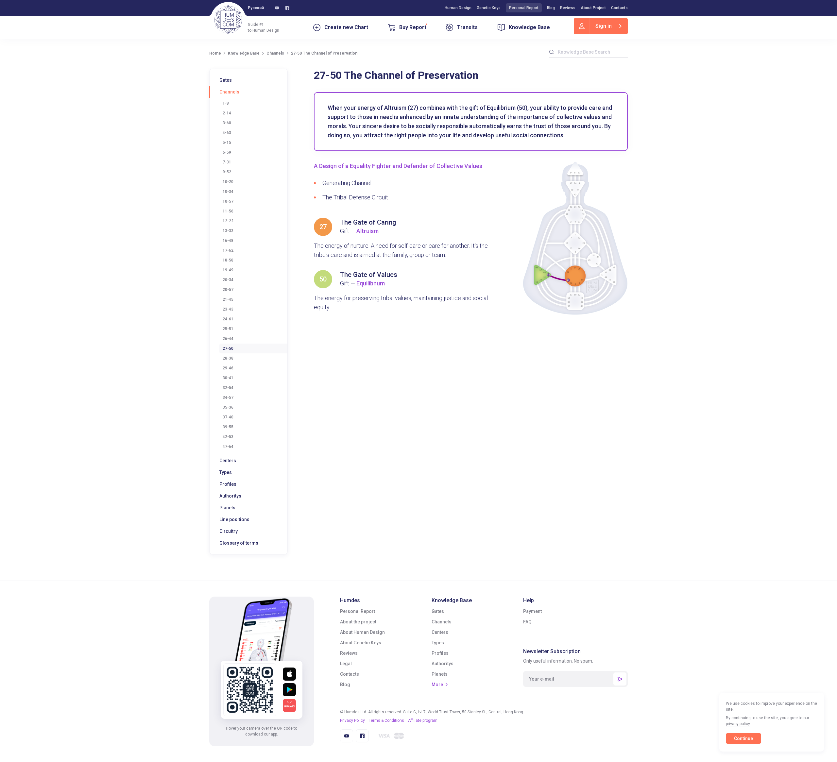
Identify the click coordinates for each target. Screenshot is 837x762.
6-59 (227, 152)
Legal (346, 663)
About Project (593, 8)
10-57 (228, 201)
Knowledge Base (529, 27)
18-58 (228, 260)
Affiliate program (422, 720)
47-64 (228, 446)
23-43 (228, 309)
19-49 (228, 270)
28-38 (228, 358)
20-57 (228, 289)
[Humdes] (228, 19)
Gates (225, 80)
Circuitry (228, 531)
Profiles (227, 484)
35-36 (228, 407)
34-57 (228, 397)
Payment (532, 611)
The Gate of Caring (368, 222)
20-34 (228, 280)
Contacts (619, 8)
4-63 (227, 132)
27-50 (228, 348)
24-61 (228, 319)
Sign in (603, 26)
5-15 (227, 142)
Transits (467, 27)
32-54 (228, 387)
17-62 (228, 250)
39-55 (228, 427)
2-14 (227, 113)
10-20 (228, 181)
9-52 (227, 172)
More (437, 684)
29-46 (228, 368)
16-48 (228, 240)
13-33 (228, 231)
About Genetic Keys (360, 642)
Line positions (234, 519)
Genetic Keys (489, 8)
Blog (551, 8)
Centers (227, 460)
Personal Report (523, 8)
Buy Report (412, 27)
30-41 (228, 378)
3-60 (227, 123)
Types (225, 472)
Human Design (458, 8)
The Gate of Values (368, 275)
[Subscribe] (619, 679)
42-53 (228, 436)
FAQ (527, 621)
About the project (358, 621)
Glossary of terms (238, 543)
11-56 (228, 211)
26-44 (228, 338)
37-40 (228, 417)
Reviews (567, 8)
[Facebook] (287, 8)
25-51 (228, 329)
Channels (275, 53)
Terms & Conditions (386, 720)
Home (215, 53)
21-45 (228, 299)
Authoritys (230, 496)
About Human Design (362, 632)
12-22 (228, 221)
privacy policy (738, 723)
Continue (743, 738)
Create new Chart (346, 27)
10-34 (228, 191)
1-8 (226, 103)
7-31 (227, 162)
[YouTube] (277, 8)
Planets (227, 507)
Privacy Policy (352, 720)
